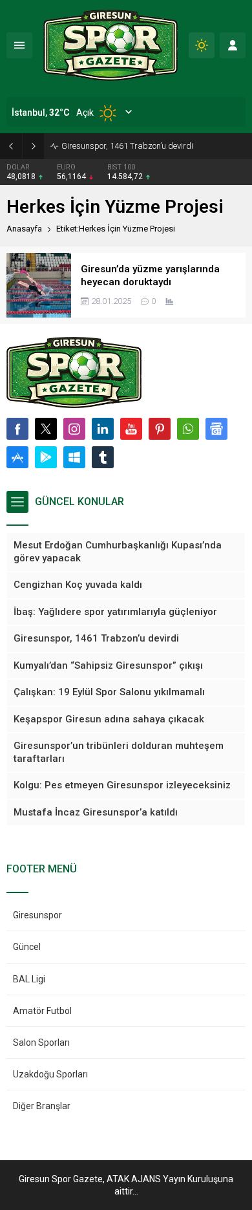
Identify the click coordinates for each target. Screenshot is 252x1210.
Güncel (27, 947)
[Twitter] (46, 429)
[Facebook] (17, 429)
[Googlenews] (216, 429)
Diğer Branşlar (41, 1106)
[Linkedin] (103, 429)
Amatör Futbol (42, 1011)
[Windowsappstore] (74, 457)
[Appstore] (17, 457)
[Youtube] (131, 429)
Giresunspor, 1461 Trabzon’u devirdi (127, 146)
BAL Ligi (29, 979)
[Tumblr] (103, 457)
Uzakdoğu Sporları (50, 1074)
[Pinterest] (160, 429)
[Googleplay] (46, 457)
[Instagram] (74, 429)
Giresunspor (37, 915)
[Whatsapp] (188, 429)
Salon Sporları (41, 1042)
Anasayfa (24, 228)
